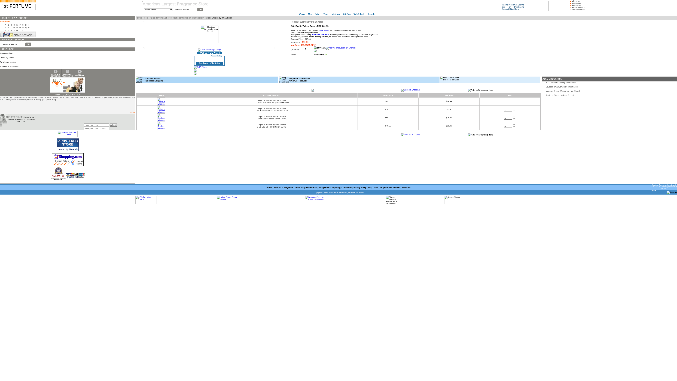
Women (302, 14)
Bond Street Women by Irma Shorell (561, 82)
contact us (576, 3)
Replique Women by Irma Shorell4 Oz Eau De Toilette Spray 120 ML (272, 118)
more (132, 112)
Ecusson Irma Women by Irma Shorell (562, 87)
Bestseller (372, 14)
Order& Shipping (332, 187)
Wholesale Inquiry (8, 62)
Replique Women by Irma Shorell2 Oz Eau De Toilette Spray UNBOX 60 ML (271, 101)
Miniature (336, 14)
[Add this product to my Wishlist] (340, 48)
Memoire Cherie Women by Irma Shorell (563, 91)
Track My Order (7, 58)
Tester (326, 14)
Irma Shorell (166, 18)
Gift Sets (346, 14)
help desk (576, 5)
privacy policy (578, 7)
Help (370, 187)
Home (269, 187)
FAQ (321, 187)
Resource (406, 187)
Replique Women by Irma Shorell (188, 18)
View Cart (378, 187)
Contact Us (346, 187)
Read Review (203, 63)
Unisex (318, 14)
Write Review (215, 63)
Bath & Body (359, 14)
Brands (154, 18)
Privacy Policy (359, 187)
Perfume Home (143, 18)
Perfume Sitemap (392, 187)
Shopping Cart (6, 53)
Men (310, 14)
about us (576, 1)
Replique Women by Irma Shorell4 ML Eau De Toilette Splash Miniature (271, 109)
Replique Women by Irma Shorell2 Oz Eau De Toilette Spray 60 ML (271, 126)
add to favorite (578, 9)
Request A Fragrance (9, 66)
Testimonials (311, 187)
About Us (299, 187)
